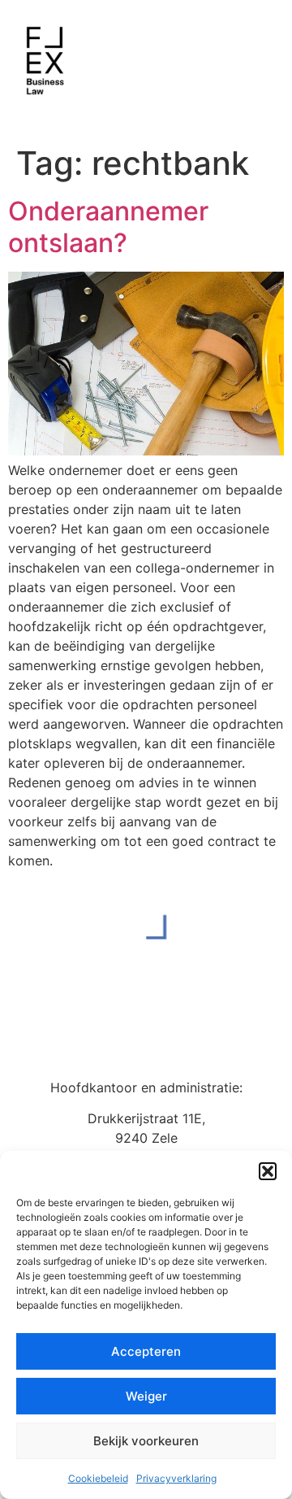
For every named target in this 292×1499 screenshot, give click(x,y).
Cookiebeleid (98, 1478)
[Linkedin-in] (164, 1033)
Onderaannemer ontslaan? (108, 226)
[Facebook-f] (128, 1033)
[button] (268, 1171)
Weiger (146, 1396)
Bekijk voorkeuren (146, 1441)
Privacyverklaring (176, 1478)
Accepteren (146, 1351)
